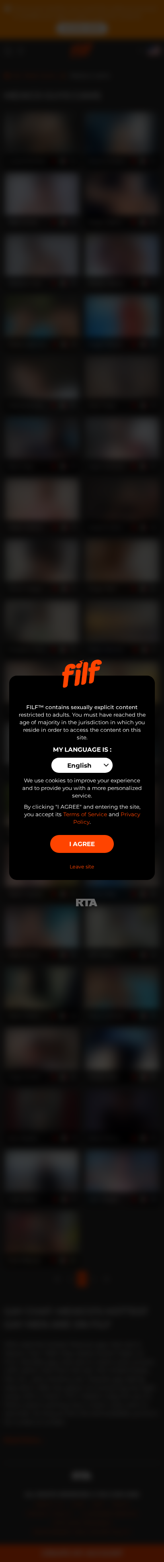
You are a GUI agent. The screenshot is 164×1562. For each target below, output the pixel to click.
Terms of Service (85, 814)
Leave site (82, 867)
